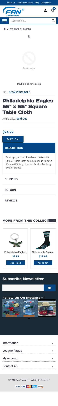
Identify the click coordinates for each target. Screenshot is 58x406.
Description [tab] (14, 147)
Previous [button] (50, 220)
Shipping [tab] (11, 179)
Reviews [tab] (11, 200)
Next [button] (54, 220)
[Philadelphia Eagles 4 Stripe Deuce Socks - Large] (43, 240)
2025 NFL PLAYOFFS (20, 29)
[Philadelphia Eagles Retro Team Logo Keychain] (16, 240)
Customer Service (25, 3)
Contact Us (46, 3)
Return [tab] (10, 189)
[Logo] (13, 11)
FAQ (37, 3)
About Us (11, 3)
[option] (16, 249)
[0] (53, 13)
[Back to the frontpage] (4, 29)
